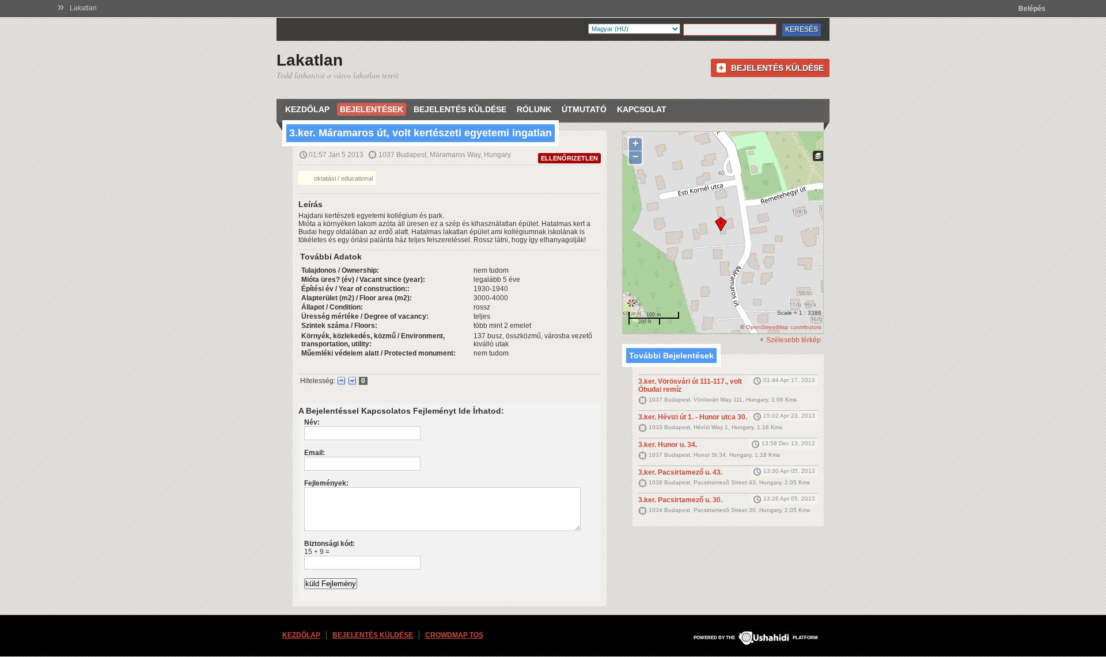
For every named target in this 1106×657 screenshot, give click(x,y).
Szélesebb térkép (793, 340)
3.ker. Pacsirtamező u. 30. (680, 500)
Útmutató (584, 109)
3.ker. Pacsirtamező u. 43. (680, 472)
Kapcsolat (641, 109)
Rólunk (534, 109)
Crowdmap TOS (454, 635)
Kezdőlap (307, 109)
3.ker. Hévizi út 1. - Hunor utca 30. (692, 417)
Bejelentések (371, 109)
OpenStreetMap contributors (783, 327)
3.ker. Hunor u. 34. (667, 445)
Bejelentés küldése (777, 67)
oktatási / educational (342, 178)
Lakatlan (83, 8)
